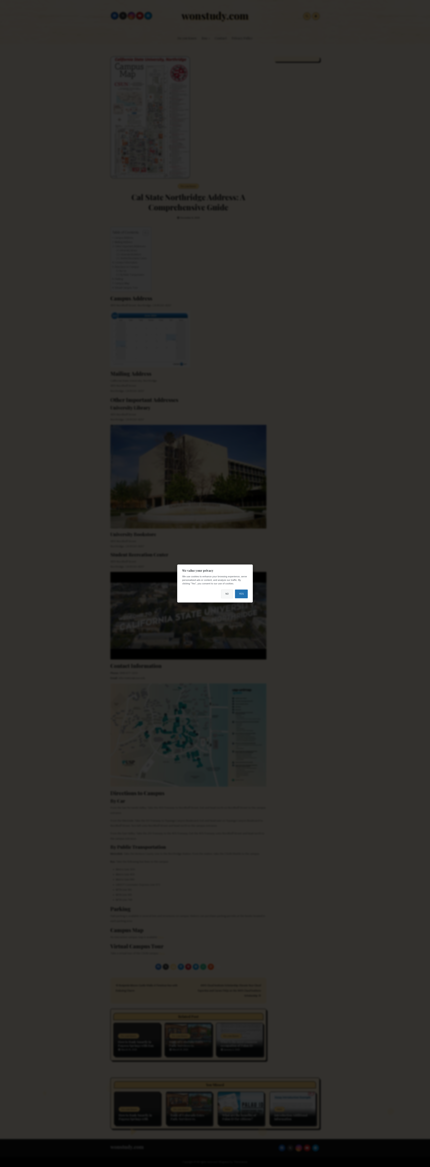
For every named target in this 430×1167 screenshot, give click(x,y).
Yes (241, 594)
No (227, 594)
